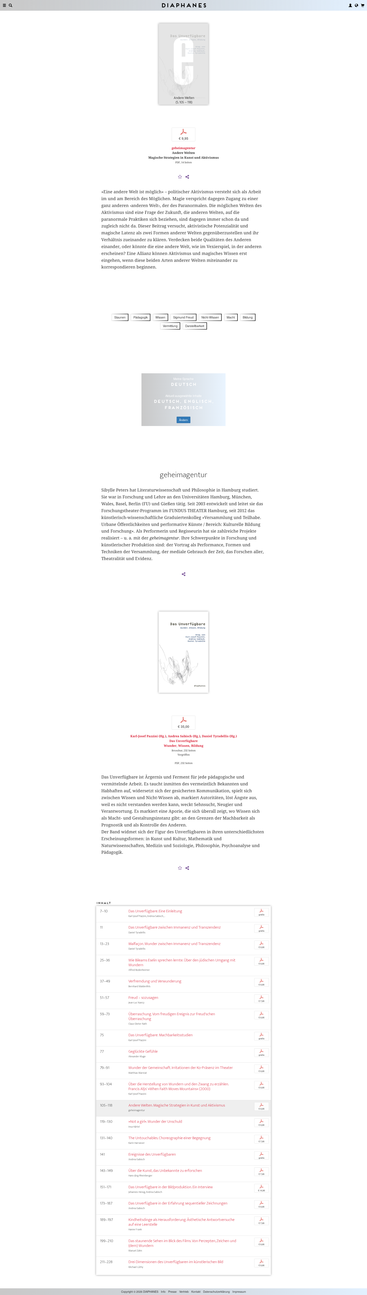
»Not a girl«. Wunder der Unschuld (155, 1121)
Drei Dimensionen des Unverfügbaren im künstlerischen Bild (175, 1262)
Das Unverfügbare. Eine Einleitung (155, 911)
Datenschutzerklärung (216, 1291)
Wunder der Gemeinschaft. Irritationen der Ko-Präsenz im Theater (180, 1067)
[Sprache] (356, 5)
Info (163, 1291)
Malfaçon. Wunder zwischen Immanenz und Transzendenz (174, 943)
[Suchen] (10, 5)
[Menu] (4, 5)
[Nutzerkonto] (350, 5)
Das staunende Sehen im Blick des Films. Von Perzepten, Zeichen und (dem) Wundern (182, 1243)
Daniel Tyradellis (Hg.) (219, 736)
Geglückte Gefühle (143, 1051)
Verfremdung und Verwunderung (154, 981)
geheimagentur (183, 148)
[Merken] (180, 177)
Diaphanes (184, 5)
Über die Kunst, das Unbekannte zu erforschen (165, 1170)
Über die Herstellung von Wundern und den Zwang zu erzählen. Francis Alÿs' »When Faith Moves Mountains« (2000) (178, 1086)
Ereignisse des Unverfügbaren (152, 1154)
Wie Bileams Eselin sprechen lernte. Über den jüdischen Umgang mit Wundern (181, 962)
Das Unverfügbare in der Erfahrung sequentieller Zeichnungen (177, 1203)
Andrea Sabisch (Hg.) (184, 736)
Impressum (239, 1291)
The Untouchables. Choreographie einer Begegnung (169, 1138)
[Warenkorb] (362, 5)
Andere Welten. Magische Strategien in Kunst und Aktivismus (176, 1105)
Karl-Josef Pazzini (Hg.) (148, 736)
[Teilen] (187, 177)
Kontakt (196, 1291)
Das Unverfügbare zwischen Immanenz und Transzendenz (174, 927)
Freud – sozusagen (143, 997)
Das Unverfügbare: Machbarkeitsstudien (160, 1035)
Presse (172, 1291)
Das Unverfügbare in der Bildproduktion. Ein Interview (170, 1187)
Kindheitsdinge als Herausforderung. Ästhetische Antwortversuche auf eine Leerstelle (181, 1222)
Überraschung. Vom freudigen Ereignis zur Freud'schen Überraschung (171, 1016)
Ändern (183, 420)
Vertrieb (184, 1291)
